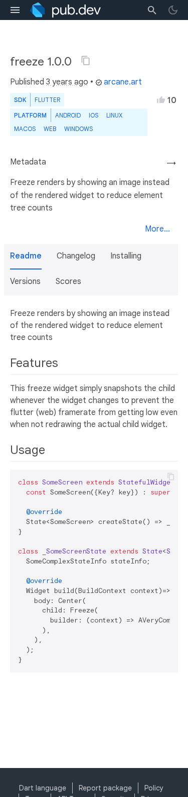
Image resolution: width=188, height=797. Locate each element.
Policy (153, 788)
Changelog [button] (76, 256)
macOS (25, 128)
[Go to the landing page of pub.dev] (65, 10)
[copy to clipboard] (171, 477)
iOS (93, 115)
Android (68, 115)
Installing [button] (125, 256)
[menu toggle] (15, 10)
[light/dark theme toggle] (173, 10)
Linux (114, 115)
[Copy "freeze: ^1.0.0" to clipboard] (86, 61)
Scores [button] (68, 281)
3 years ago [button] (67, 82)
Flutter (47, 100)
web (50, 128)
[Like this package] (160, 99)
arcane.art (123, 82)
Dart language (42, 788)
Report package (105, 788)
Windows (78, 128)
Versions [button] (25, 281)
